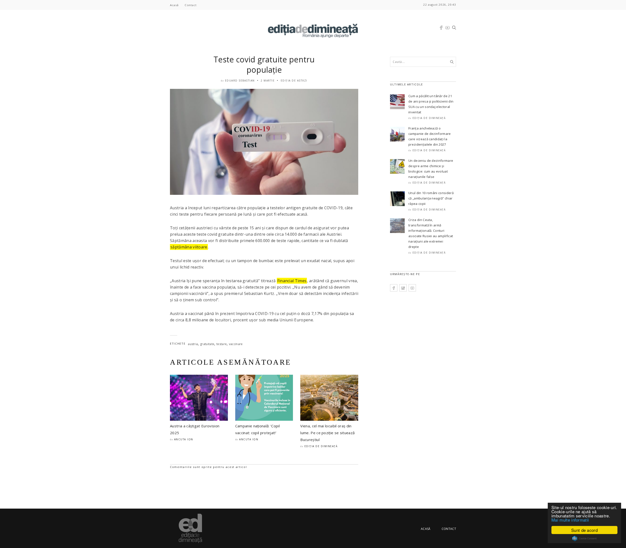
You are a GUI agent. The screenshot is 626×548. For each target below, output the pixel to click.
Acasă (174, 5)
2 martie (268, 80)
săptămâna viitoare (188, 247)
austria (193, 344)
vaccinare (236, 344)
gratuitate (207, 344)
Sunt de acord (584, 530)
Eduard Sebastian (240, 80)
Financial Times (292, 280)
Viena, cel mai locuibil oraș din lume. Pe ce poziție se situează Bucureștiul (327, 432)
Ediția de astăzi (294, 80)
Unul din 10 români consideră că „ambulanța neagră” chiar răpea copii (431, 198)
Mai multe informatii (570, 520)
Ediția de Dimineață (321, 446)
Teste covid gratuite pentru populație (264, 64)
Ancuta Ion (183, 439)
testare (221, 344)
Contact (190, 5)
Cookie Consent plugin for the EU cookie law (584, 538)
